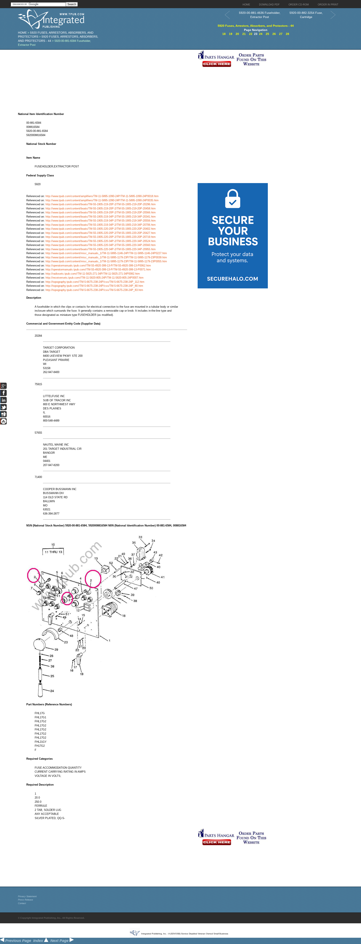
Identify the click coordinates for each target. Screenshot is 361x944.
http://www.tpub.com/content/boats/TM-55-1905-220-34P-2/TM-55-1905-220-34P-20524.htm (101, 241)
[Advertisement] (107, 79)
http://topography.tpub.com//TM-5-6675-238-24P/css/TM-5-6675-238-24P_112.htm (95, 281)
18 (224, 34)
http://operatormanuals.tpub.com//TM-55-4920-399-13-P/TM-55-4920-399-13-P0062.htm (98, 265)
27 (280, 34)
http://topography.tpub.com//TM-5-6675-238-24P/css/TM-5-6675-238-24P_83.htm (94, 290)
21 (244, 34)
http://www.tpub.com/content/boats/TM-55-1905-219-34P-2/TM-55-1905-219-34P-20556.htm (101, 220)
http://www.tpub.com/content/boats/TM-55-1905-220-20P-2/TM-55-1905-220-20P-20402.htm (101, 228)
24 (260, 34)
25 (267, 34)
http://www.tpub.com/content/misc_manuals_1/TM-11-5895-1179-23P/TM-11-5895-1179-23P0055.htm (106, 261)
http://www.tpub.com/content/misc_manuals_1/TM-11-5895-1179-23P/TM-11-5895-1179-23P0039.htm (106, 257)
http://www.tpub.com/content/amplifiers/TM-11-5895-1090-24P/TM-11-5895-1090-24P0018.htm (102, 196)
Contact (22, 903)
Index (38, 941)
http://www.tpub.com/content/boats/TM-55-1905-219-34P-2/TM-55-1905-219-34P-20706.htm (101, 224)
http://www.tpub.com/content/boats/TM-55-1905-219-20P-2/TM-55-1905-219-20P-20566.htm (101, 212)
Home (22, 32)
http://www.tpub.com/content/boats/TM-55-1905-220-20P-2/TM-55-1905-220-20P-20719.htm (101, 236)
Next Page (60, 941)
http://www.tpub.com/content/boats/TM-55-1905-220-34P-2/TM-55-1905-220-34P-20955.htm (101, 249)
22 (250, 34)
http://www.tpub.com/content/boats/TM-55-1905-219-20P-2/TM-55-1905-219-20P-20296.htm (101, 204)
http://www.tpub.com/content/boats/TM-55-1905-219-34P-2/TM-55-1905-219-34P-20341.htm (101, 216)
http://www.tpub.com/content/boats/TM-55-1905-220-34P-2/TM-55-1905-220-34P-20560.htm (101, 245)
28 (287, 34)
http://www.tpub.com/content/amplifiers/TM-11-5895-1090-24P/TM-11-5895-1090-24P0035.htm (102, 200)
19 (230, 34)
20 (237, 34)
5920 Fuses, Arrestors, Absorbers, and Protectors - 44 (256, 25)
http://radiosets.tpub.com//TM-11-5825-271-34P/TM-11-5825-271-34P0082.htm (93, 273)
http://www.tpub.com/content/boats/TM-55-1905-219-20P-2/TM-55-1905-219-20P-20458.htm (101, 208)
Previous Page (17, 941)
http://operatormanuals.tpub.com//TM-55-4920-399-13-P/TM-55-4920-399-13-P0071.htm (98, 269)
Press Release (25, 899)
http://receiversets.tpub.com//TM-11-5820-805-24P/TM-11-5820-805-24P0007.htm (95, 277)
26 (274, 34)
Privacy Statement (27, 896)
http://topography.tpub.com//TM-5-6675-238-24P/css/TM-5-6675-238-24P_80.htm (94, 285)
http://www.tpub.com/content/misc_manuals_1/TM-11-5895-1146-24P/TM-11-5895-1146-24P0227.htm (106, 253)
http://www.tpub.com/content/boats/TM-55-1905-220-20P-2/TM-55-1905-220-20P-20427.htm (101, 232)
